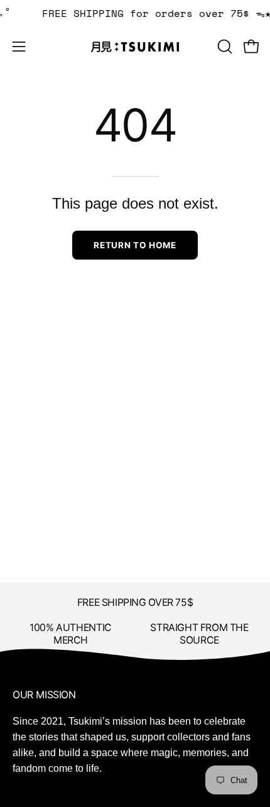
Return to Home (135, 245)
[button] (223, 46)
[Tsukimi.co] (135, 46)
